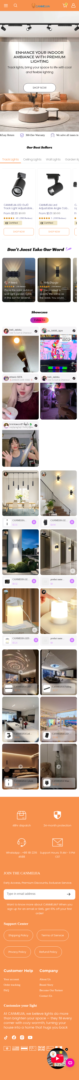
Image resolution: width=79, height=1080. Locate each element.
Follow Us (39, 320)
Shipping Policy (18, 935)
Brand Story (46, 984)
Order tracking (12, 984)
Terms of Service (53, 935)
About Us (45, 979)
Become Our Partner (51, 990)
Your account (11, 979)
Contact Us (46, 995)
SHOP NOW (39, 87)
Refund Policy (48, 952)
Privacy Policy (17, 952)
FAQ (6, 990)
